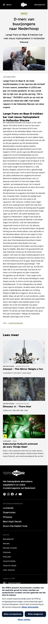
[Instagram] (8, 494)
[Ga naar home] (24, 4)
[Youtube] (20, 494)
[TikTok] (16, 494)
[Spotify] (4, 494)
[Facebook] (12, 494)
